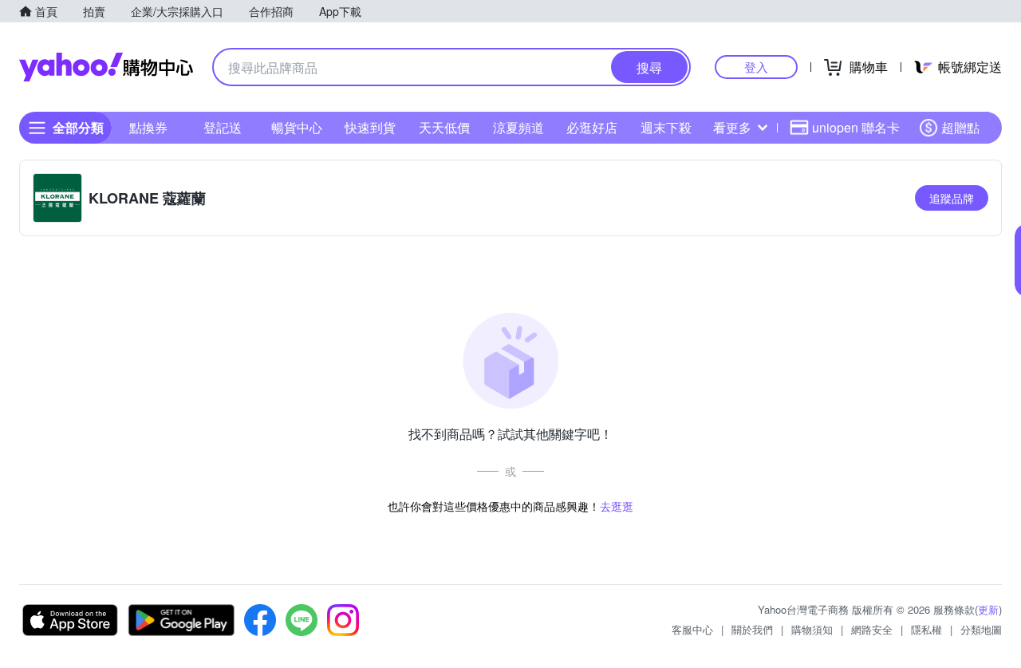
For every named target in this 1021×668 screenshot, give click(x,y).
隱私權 (926, 629)
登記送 (222, 127)
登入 (756, 66)
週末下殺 (666, 127)
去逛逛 (616, 506)
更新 (988, 609)
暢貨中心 (296, 127)
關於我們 (752, 629)
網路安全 (872, 629)
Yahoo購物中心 (106, 67)
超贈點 (960, 127)
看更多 (732, 127)
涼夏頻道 (518, 127)
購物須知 (812, 629)
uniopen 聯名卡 (856, 127)
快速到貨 (370, 127)
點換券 (148, 127)
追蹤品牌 (951, 198)
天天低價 (444, 127)
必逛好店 (591, 127)
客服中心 (692, 629)
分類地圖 (981, 629)
